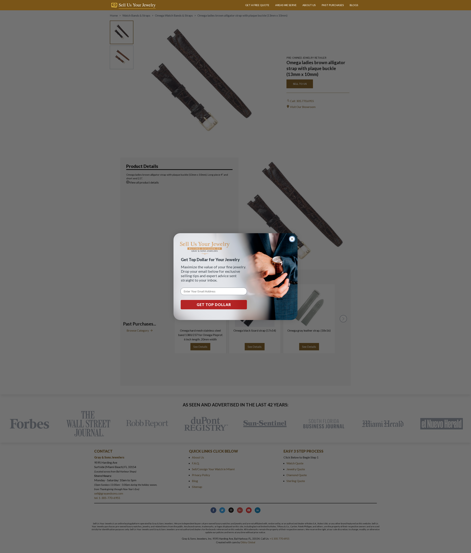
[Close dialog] (292, 239)
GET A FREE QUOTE (257, 5)
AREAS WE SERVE (286, 5)
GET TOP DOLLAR (214, 304)
